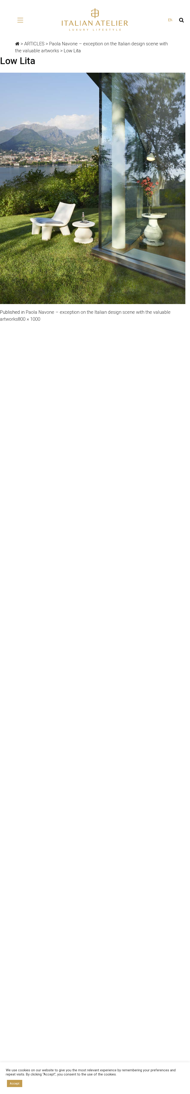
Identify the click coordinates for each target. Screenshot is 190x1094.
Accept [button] (14, 1083)
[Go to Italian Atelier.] (17, 44)
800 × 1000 (29, 319)
